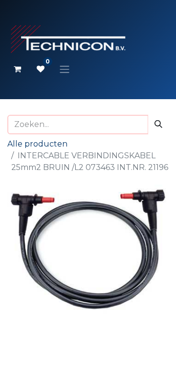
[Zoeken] (158, 124)
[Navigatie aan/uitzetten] (64, 69)
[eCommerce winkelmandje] (17, 69)
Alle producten (37, 143)
